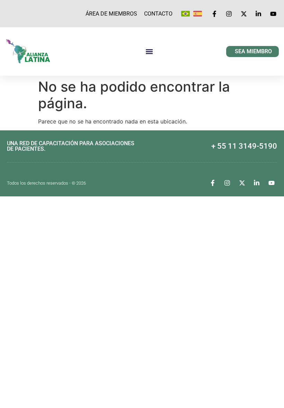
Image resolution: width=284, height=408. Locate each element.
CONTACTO (158, 13)
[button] (149, 51)
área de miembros (111, 13)
